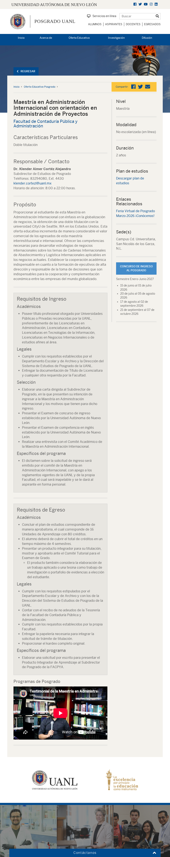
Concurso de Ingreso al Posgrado (136, 268)
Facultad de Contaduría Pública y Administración (45, 123)
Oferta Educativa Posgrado (39, 86)
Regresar (28, 71)
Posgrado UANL (54, 21)
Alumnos (95, 24)
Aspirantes (113, 24)
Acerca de (46, 37)
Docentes (133, 24)
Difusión (147, 37)
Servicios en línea (104, 16)
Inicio (21, 37)
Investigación (116, 37)
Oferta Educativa (79, 37)
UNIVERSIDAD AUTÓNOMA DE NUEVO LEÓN (54, 4)
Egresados (152, 24)
